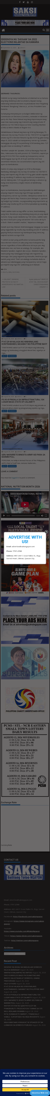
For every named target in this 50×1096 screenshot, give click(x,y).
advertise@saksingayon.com (23, 546)
